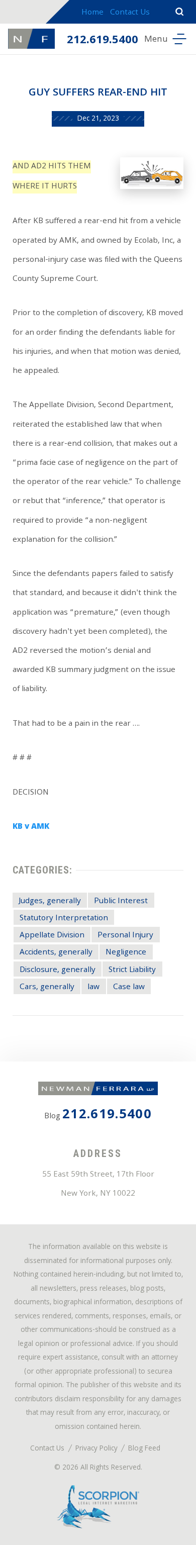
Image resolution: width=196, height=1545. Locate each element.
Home (92, 13)
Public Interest (121, 901)
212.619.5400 (102, 40)
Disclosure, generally (57, 970)
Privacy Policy (96, 1449)
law (93, 987)
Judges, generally (50, 901)
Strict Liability (132, 970)
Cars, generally (47, 987)
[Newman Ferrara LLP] (31, 39)
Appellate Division (52, 935)
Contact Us (130, 13)
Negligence (126, 952)
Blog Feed (144, 1449)
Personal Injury (125, 935)
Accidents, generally (56, 952)
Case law (129, 987)
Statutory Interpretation (64, 918)
